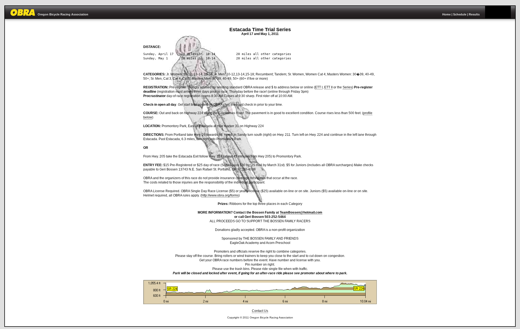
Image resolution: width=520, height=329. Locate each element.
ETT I (319, 87)
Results (474, 14)
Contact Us (260, 311)
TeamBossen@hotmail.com (301, 212)
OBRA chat (221, 105)
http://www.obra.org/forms (220, 195)
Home (446, 14)
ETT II (328, 87)
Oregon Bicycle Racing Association (63, 14)
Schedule (459, 14)
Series (347, 87)
